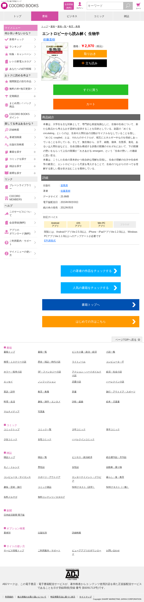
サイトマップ (85, 597)
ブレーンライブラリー (20, 187)
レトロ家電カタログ (20, 61)
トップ (17, 16)
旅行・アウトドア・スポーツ (120, 391)
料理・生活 (9, 401)
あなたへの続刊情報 (20, 68)
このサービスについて (20, 213)
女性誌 (75, 467)
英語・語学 (9, 391)
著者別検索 (15, 137)
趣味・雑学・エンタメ (49, 401)
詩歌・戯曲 (77, 401)
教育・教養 (43, 391)
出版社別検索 (16, 144)
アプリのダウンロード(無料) (19, 232)
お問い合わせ (113, 550)
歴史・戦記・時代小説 (49, 362)
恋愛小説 (76, 381)
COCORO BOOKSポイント (19, 116)
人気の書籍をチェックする (91, 287)
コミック (99, 16)
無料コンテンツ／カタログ (51, 497)
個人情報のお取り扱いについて (31, 597)
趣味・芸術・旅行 (13, 487)
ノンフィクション (47, 381)
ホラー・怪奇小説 (13, 371)
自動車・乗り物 (114, 467)
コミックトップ (12, 429)
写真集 (41, 411)
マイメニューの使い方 (20, 253)
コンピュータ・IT (115, 362)
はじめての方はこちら (91, 321)
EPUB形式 (50, 240)
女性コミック (44, 439)
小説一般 (110, 352)
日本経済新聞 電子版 (14, 515)
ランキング (15, 46)
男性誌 (41, 467)
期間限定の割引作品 (20, 81)
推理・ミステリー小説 (15, 362)
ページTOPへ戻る (125, 339)
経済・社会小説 (114, 371)
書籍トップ (9, 352)
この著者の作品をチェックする (91, 270)
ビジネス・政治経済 (82, 457)
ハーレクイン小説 (115, 381)
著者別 (7, 532)
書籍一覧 (42, 352)
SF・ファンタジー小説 (49, 371)
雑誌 (126, 16)
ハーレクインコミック (83, 439)
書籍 (44, 16)
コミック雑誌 (44, 487)
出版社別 (42, 532)
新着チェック (16, 39)
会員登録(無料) (17, 222)
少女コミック (10, 439)
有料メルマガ (10, 497)
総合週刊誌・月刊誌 (116, 457)
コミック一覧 (44, 429)
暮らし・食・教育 (115, 477)
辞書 (74, 391)
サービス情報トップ (14, 550)
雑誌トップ (9, 457)
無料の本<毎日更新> (20, 88)
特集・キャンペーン (20, 54)
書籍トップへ (91, 304)
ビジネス (72, 16)
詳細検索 (14, 129)
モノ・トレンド (12, 467)
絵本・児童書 (113, 401)
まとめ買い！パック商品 (20, 105)
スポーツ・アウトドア (49, 477)
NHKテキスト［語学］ (83, 487)
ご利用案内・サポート (20, 242)
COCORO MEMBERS (15, 198)
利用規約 (9, 597)
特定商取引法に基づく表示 (62, 597)
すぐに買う (90, 89)
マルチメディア (12, 411)
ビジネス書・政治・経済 (84, 352)
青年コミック (113, 429)
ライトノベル (79, 362)
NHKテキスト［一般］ (117, 487)
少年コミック (79, 429)
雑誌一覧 (42, 457)
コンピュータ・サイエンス (17, 477)
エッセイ (8, 381)
